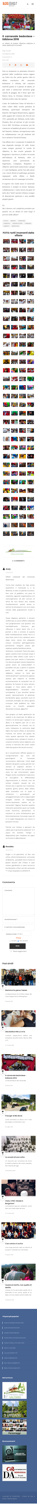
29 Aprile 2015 (9, 1001)
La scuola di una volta (15, 1157)
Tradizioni (21, 220)
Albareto (6, 226)
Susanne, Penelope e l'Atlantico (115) (13, 1322)
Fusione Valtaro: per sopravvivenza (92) (15, 1337)
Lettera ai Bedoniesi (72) (10, 1358)
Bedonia (13, 220)
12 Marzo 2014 (9, 1085)
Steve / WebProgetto (9, 1499)
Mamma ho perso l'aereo (16, 990)
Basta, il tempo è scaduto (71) (12, 1368)
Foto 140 (5, 60)
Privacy (18, 938)
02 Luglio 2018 (9, 1127)
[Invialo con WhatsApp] (21, 65)
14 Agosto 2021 (9, 1254)
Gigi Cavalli (6, 51)
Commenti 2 (7, 57)
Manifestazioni (17, 223)
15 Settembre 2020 (10, 1170)
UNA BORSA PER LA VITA (15, 1031)
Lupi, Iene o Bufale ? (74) (10, 1353)
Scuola (6, 220)
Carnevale (7, 223)
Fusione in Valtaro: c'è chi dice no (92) (14, 1343)
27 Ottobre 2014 (9, 1213)
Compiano (28, 223)
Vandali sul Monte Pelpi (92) (11, 1333)
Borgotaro (15, 226)
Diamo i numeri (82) (9, 1348)
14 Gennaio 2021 (9, 1300)
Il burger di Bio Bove (13, 1116)
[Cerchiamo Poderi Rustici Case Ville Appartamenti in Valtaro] (18, 551)
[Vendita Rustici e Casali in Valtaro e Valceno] (14, 1391)
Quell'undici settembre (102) (12, 1327)
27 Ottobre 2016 (9, 1045)
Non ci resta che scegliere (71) (12, 1363)
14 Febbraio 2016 (8, 54)
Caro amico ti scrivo (14, 1243)
